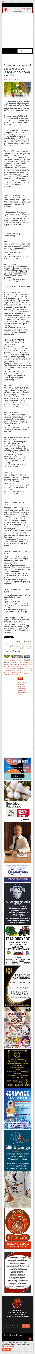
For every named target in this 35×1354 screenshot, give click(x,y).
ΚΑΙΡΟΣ (19, 79)
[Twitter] (18, 1319)
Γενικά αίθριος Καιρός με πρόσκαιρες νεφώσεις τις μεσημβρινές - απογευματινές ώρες (22, 688)
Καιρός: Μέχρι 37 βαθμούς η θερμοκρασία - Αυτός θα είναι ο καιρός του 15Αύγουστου (15, 667)
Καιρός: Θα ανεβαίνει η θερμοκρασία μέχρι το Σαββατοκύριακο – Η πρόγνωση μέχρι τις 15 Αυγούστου (9, 667)
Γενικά (14, 79)
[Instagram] (16, 1319)
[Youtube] (19, 1319)
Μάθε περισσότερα (8, 1346)
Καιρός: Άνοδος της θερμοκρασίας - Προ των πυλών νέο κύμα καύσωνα (22, 666)
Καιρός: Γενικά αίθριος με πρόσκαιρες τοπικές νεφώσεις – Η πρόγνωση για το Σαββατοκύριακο (29, 667)
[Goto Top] (30, 1338)
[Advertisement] (17, 717)
